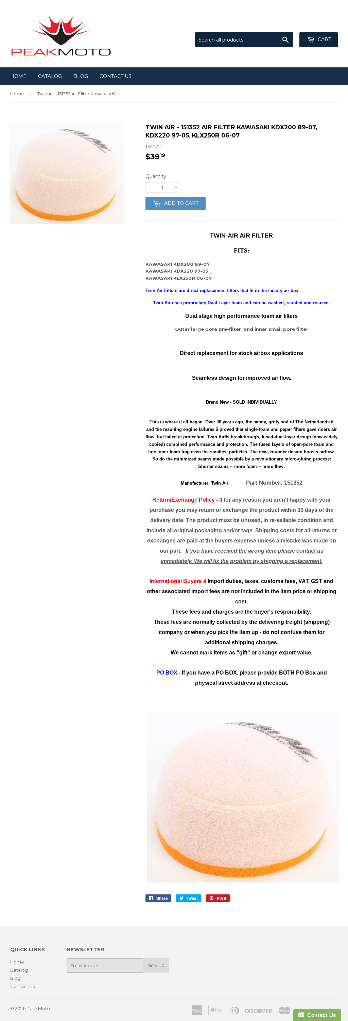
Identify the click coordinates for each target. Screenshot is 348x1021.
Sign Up (155, 965)
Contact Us (116, 76)
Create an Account (318, 23)
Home (18, 76)
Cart (323, 39)
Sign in (281, 23)
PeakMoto (38, 1008)
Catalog (50, 76)
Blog (80, 76)
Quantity (155, 176)
